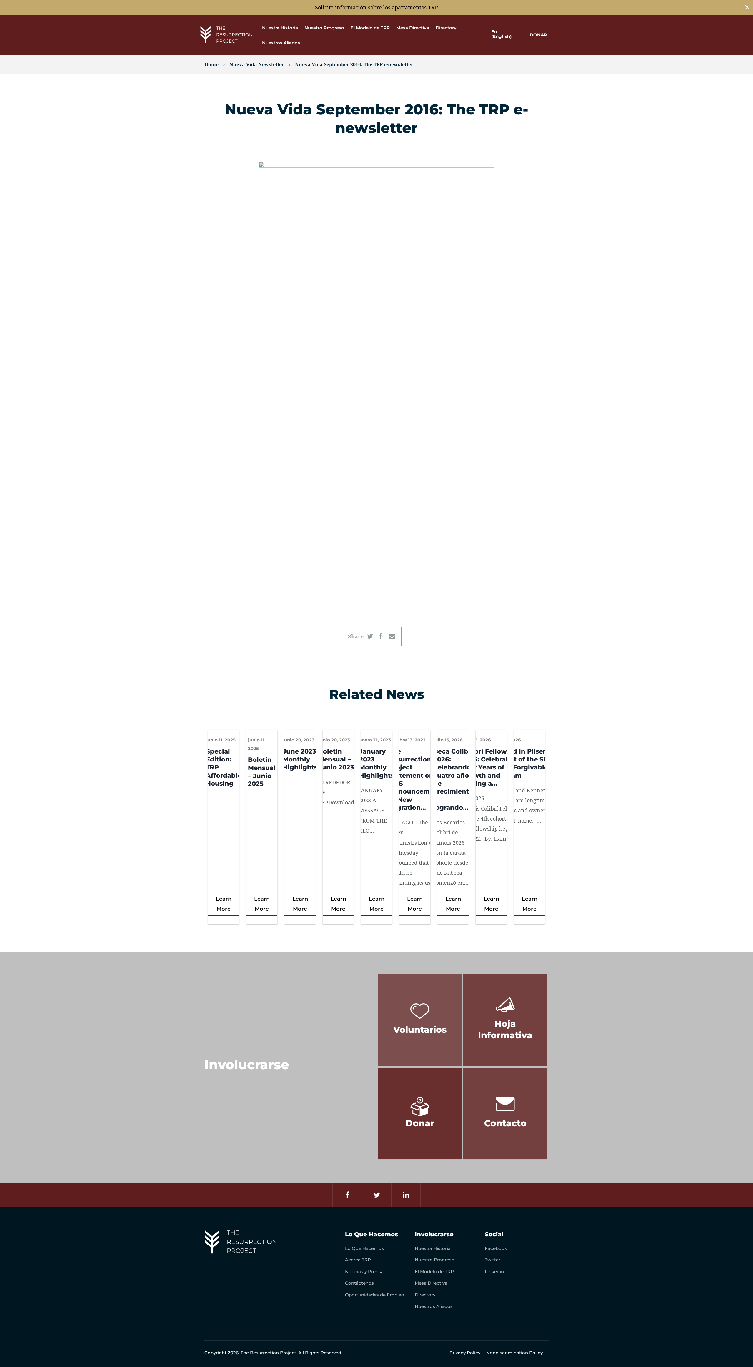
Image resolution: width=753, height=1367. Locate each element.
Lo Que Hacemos (364, 1248)
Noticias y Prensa (364, 1271)
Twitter (492, 1260)
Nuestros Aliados (281, 43)
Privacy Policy (464, 1353)
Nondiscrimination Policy (514, 1353)
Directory (446, 28)
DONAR (538, 35)
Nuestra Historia (280, 28)
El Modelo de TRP (370, 28)
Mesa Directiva (412, 28)
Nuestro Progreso (324, 28)
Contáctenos (359, 1283)
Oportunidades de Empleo (374, 1295)
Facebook (496, 1248)
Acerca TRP (358, 1260)
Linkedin (494, 1271)
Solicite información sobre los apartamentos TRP (376, 7)
